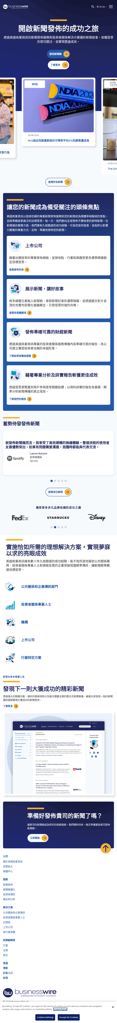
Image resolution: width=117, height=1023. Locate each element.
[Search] (92, 6)
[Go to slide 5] (65, 481)
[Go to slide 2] (55, 481)
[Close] (113, 1007)
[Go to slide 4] (62, 481)
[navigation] (111, 7)
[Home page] (15, 7)
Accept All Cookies (68, 1017)
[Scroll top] (106, 848)
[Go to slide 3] (58, 481)
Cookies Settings (45, 1017)
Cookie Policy (60, 1009)
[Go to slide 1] (51, 481)
